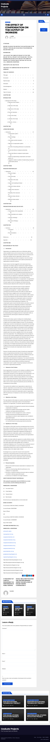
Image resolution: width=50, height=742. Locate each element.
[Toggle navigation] (24, 15)
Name (3, 653)
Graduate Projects (10, 729)
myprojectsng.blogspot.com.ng (10, 557)
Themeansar (3, 738)
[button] (45, 14)
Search (41, 21)
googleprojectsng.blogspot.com (10, 554)
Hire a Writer (39, 737)
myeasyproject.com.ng (8, 534)
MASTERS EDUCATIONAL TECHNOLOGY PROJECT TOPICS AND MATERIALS (36, 703)
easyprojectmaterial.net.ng (9, 548)
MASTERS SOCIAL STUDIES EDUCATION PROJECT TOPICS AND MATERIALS (36, 716)
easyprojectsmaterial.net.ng (9, 545)
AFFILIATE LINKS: (7, 531)
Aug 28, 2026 (6, 705)
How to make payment (45, 739)
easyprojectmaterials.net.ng (9, 539)
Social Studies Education (32, 713)
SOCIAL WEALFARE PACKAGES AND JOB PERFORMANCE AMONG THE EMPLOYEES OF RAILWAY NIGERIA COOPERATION (25, 582)
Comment (4, 628)
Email (3, 661)
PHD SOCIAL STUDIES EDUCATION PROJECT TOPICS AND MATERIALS (12, 716)
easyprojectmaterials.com (8, 537)
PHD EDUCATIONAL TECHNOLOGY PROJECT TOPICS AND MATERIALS (12, 703)
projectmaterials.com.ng (8, 551)
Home (35, 737)
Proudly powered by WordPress (6, 737)
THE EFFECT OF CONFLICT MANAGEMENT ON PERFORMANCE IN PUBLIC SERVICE (8, 582)
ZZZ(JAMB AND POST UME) (7, 713)
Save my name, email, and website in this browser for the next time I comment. (16, 679)
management (8, 22)
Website (4, 668)
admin (12, 36)
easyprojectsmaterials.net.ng (9, 542)
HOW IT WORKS (45, 737)
